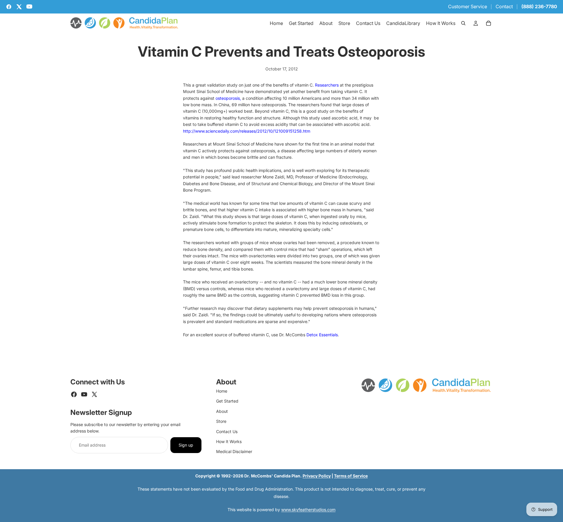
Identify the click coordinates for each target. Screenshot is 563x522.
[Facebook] (73, 394)
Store (221, 421)
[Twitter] (94, 394)
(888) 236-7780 (539, 6)
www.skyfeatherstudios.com (308, 509)
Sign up (186, 444)
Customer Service (467, 6)
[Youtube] (84, 394)
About (222, 411)
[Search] (463, 23)
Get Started (227, 400)
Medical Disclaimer (234, 451)
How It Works (229, 441)
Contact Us (227, 431)
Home (221, 390)
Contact (504, 6)
